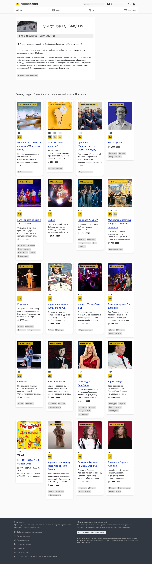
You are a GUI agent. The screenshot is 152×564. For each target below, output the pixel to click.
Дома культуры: (24, 94)
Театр (21, 326)
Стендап (113, 488)
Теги (93, 10)
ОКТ (110, 372)
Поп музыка (24, 253)
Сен (19, 133)
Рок (95, 243)
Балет (112, 330)
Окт (80, 372)
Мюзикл (82, 239)
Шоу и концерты (115, 157)
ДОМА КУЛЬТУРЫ (47, 36)
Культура (92, 239)
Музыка (122, 153)
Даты (58, 10)
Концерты (113, 153)
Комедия (23, 330)
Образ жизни (24, 256)
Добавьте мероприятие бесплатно (92, 532)
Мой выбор (132, 10)
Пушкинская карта (26, 172)
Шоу (119, 491)
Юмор (112, 491)
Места (22, 10)
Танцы (33, 253)
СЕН (49, 133)
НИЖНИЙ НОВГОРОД (27, 36)
